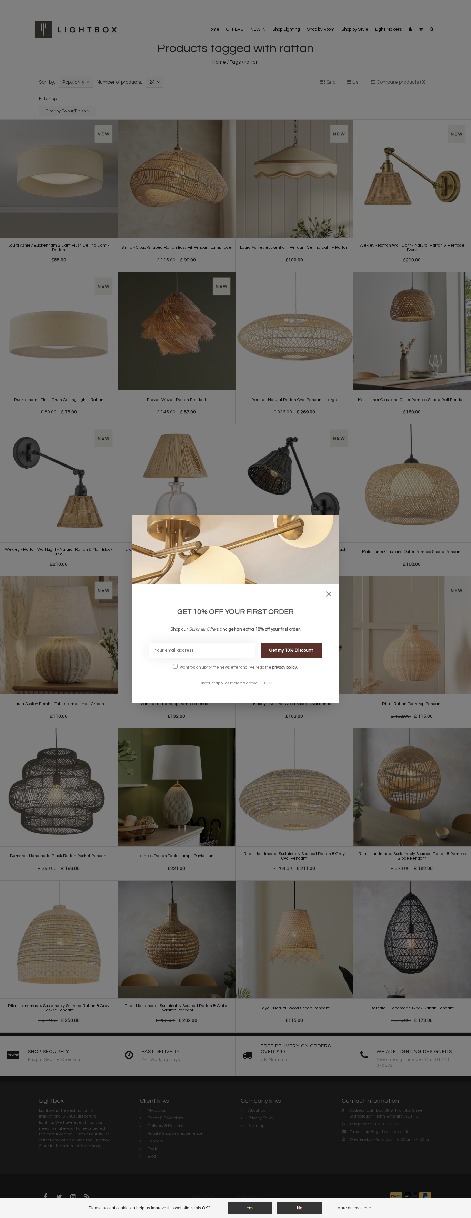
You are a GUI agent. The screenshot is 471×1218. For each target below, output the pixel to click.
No (299, 1208)
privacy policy (284, 667)
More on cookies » (354, 1208)
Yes (250, 1208)
